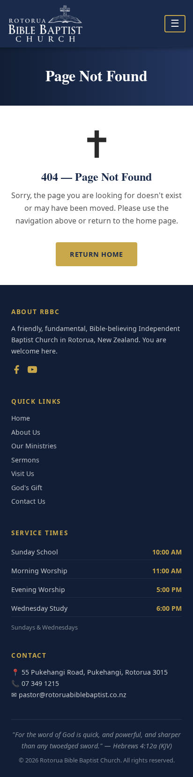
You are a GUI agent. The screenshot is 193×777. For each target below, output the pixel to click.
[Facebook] (16, 371)
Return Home (96, 254)
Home (20, 418)
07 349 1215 (40, 683)
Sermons (25, 459)
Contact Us (28, 501)
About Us (25, 432)
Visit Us (22, 473)
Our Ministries (34, 445)
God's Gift (26, 487)
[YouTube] (32, 371)
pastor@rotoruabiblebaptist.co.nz (72, 694)
